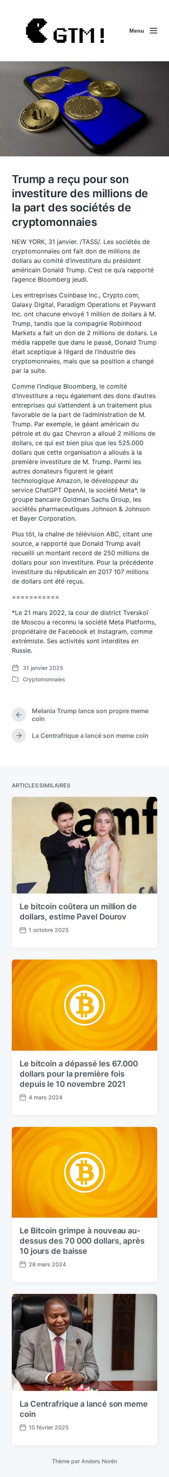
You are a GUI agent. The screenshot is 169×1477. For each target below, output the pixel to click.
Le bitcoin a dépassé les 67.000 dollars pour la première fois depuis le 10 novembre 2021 (79, 1074)
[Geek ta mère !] (65, 30)
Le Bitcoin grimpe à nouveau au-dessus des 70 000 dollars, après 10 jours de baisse (82, 1241)
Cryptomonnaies (44, 679)
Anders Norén (99, 1461)
